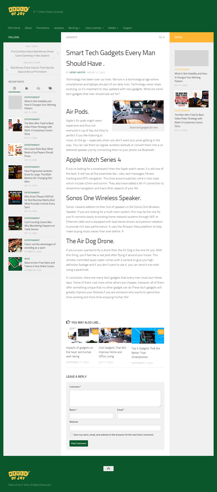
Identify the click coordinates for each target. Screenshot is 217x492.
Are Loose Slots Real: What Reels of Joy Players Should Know (38, 152)
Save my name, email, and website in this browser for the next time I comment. (114, 434)
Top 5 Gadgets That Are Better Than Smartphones (146, 353)
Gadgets (71, 37)
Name (73, 409)
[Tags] (50, 88)
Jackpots (59, 28)
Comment (75, 386)
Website (74, 421)
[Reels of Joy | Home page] (19, 11)
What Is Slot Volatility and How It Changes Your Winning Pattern (40, 105)
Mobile (112, 28)
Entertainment (32, 97)
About (28, 28)
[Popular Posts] (26, 88)
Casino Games (93, 28)
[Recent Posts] (14, 88)
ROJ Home (14, 28)
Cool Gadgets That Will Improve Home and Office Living (112, 352)
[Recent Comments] (38, 88)
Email (120, 409)
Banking (73, 28)
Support (127, 28)
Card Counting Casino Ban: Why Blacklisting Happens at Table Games (39, 226)
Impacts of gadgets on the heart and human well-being (79, 352)
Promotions (42, 28)
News (27, 259)
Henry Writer (77, 72)
